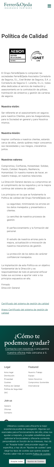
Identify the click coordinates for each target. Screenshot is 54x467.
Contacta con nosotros (19, 348)
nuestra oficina (16, 352)
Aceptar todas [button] (17, 461)
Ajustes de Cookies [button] (35, 461)
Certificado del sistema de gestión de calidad (25, 303)
